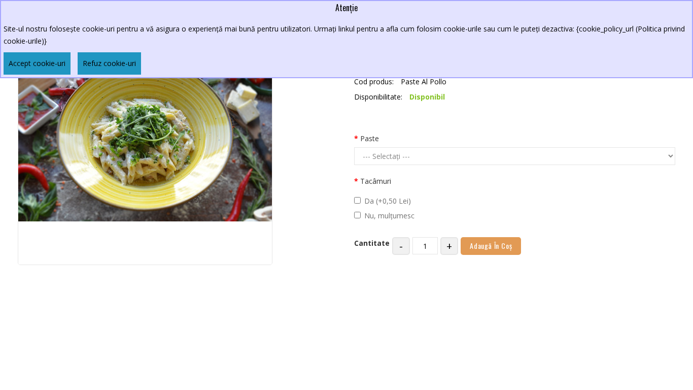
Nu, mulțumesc (389, 215)
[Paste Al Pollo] (145, 137)
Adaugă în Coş (491, 245)
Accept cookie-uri (37, 63)
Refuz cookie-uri (109, 63)
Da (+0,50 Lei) (387, 201)
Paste (369, 138)
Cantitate (372, 243)
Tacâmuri (375, 181)
